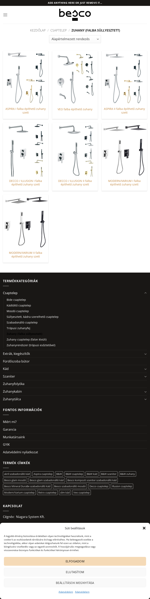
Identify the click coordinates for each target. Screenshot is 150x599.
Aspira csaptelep (43, 474)
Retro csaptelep (47, 492)
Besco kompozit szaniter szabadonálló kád (92, 480)
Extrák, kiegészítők (16, 353)
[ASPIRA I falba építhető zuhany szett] (25, 78)
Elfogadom (75, 561)
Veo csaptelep (81, 492)
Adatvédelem (66, 592)
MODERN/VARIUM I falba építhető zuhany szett (124, 182)
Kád (6, 369)
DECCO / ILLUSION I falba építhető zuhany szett (25, 182)
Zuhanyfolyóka (13, 384)
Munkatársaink (14, 437)
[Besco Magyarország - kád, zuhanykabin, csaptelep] (75, 15)
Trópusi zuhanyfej (18, 328)
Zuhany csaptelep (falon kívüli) (26, 339)
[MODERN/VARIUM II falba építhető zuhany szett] (25, 221)
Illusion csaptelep (122, 486)
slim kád (65, 492)
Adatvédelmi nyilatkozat (20, 452)
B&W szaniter (108, 474)
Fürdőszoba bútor (16, 361)
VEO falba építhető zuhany (75, 109)
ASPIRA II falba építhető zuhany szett (124, 110)
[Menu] (5, 15)
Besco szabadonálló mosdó (70, 486)
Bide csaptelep (16, 300)
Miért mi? (10, 422)
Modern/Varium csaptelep (19, 492)
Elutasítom (75, 572)
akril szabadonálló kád (17, 474)
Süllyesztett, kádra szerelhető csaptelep (33, 317)
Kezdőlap (38, 30)
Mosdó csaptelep (18, 311)
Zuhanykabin (12, 391)
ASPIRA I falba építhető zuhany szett (25, 110)
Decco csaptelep (98, 486)
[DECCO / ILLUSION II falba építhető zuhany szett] (75, 150)
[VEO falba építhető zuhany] (75, 78)
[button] (144, 528)
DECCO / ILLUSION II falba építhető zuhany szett (75, 182)
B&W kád (92, 474)
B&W (59, 474)
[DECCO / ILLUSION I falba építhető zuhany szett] (25, 150)
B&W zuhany (127, 474)
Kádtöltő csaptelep (19, 305)
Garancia (9, 429)
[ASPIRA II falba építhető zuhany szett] (124, 78)
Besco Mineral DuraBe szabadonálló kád (27, 486)
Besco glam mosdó (15, 480)
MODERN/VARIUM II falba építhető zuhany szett (25, 254)
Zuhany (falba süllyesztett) (24, 334)
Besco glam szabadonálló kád (47, 480)
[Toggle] (145, 293)
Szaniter (9, 376)
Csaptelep (58, 30)
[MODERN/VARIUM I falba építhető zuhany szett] (124, 150)
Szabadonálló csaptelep (22, 322)
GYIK (6, 444)
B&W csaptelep (74, 474)
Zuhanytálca (12, 399)
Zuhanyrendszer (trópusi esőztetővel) (31, 345)
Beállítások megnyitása (75, 583)
